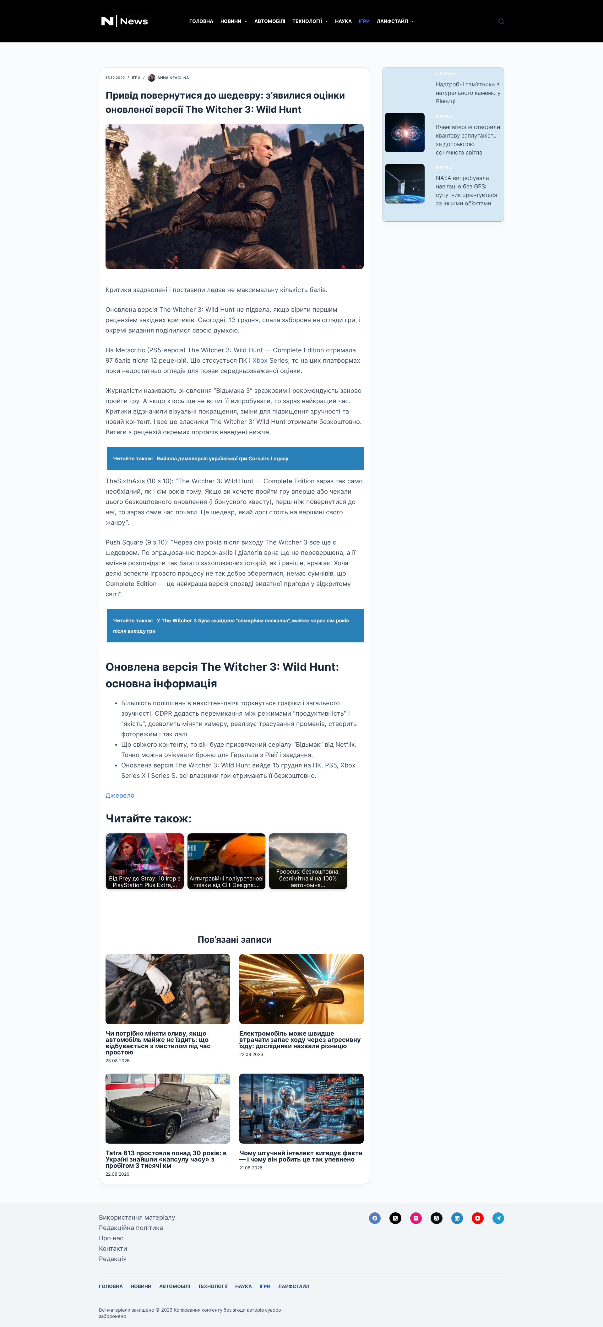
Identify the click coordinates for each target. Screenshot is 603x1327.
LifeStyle (446, 74)
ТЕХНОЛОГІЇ (307, 21)
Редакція (113, 1259)
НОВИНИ (230, 21)
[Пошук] (501, 21)
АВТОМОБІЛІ (269, 21)
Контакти (113, 1248)
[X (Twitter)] (395, 1218)
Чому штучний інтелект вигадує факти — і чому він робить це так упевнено (300, 1156)
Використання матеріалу (137, 1217)
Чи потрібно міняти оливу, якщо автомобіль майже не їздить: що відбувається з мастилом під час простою (158, 1043)
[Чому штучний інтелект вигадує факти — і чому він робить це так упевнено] (301, 1109)
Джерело (120, 795)
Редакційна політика (131, 1228)
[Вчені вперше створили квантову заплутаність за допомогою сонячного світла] (405, 132)
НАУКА (343, 21)
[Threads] (437, 1218)
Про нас (111, 1238)
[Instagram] (416, 1218)
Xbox (260, 360)
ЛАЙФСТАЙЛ (392, 21)
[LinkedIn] (457, 1218)
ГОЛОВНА (201, 21)
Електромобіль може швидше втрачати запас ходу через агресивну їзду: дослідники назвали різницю (300, 1040)
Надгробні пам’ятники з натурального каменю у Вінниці (468, 93)
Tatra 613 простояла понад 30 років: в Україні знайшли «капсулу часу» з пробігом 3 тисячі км (166, 1159)
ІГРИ (364, 21)
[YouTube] (478, 1218)
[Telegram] (498, 1218)
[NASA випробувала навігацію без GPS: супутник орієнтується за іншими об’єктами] (405, 183)
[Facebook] (375, 1218)
